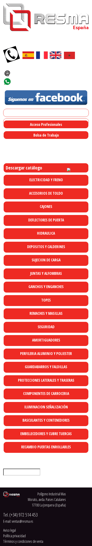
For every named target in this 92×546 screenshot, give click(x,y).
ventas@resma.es (28, 71)
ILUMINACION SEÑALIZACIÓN (46, 406)
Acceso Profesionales (46, 124)
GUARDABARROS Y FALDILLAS (46, 366)
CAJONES (46, 206)
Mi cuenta (11, 112)
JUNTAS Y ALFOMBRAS (46, 273)
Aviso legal (9, 530)
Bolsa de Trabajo (46, 135)
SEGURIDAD (46, 326)
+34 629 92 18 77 (27, 80)
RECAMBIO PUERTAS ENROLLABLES (46, 446)
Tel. (20, 515)
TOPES (46, 300)
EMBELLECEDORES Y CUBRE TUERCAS (46, 433)
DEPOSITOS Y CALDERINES (46, 246)
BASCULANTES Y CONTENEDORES (46, 420)
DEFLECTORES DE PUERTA (46, 219)
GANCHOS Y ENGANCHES (46, 286)
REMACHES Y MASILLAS (46, 313)
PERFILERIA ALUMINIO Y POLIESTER (46, 353)
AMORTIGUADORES (46, 340)
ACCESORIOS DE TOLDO (46, 193)
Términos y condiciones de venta (23, 541)
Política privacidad (14, 535)
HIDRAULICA (46, 233)
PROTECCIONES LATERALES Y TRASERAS (46, 380)
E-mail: (18, 521)
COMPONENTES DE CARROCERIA (46, 393)
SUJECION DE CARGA (46, 259)
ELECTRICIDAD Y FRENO (46, 179)
